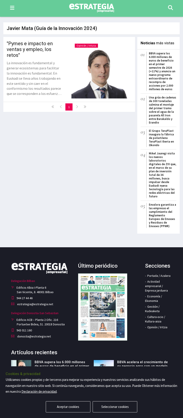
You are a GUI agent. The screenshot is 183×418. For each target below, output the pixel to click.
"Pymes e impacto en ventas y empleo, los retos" (30, 49)
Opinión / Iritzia (86, 45)
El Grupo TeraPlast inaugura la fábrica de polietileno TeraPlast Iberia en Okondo (161, 138)
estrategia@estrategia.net (35, 304)
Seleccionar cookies (115, 407)
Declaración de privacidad (39, 391)
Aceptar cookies (68, 407)
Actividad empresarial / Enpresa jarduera (156, 285)
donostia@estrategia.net (34, 336)
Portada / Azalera (159, 276)
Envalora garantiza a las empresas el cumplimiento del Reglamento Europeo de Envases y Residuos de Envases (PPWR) (162, 215)
